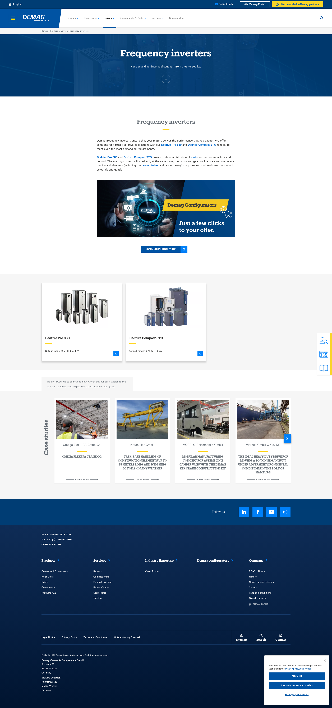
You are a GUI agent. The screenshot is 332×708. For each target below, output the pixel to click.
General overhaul (102, 582)
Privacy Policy (69, 637)
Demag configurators (161, 249)
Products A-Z (49, 593)
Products (54, 31)
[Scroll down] (166, 79)
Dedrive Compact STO (202, 145)
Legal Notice (48, 637)
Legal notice (305, 669)
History (253, 577)
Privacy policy (292, 669)
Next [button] (287, 438)
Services (156, 18)
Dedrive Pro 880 (171, 145)
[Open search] (321, 18)
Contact (280, 639)
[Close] (325, 660)
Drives (108, 18)
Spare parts (99, 593)
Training (97, 598)
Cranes (72, 18)
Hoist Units (90, 18)
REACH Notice (257, 571)
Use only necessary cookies (297, 685)
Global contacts (257, 598)
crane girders (150, 166)
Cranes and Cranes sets (55, 571)
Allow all (297, 676)
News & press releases (261, 582)
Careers (253, 587)
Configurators (176, 18)
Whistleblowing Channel (127, 637)
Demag (45, 31)
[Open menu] (13, 18)
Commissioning (101, 577)
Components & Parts (131, 18)
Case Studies (152, 571)
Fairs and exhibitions (260, 593)
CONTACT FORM (51, 544)
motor (195, 157)
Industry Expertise (159, 560)
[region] (296, 680)
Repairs (97, 571)
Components (48, 587)
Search (261, 639)
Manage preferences (297, 694)
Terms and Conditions (95, 637)
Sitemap (241, 639)
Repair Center (101, 587)
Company (256, 560)
